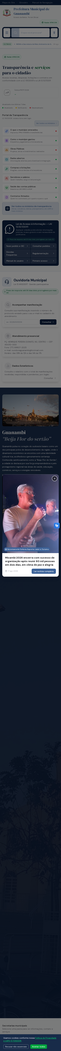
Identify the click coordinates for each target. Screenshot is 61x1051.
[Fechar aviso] (54, 478)
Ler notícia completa (44, 571)
